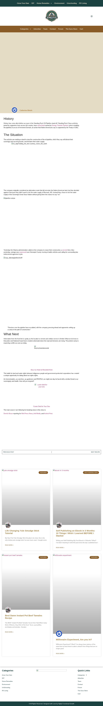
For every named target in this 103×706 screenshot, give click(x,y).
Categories (24, 29)
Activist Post (48, 413)
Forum (60, 29)
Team (45, 29)
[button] (5, 17)
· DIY (32, 3)
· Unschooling (71, 3)
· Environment (59, 3)
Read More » (9, 545)
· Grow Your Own (22, 3)
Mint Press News (27, 413)
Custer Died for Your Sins (41, 406)
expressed (22, 252)
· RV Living (82, 3)
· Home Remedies (42, 3)
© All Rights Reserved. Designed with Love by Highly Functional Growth (51, 703)
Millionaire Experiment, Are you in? (74, 639)
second (64, 250)
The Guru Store (71, 29)
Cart (81, 29)
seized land (41, 125)
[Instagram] (91, 16)
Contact (53, 29)
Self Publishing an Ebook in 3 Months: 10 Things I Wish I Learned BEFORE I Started (75, 533)
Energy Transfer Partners (60, 125)
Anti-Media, (37, 413)
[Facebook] (87, 16)
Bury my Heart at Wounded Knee (42, 370)
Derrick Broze (8, 413)
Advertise (37, 29)
